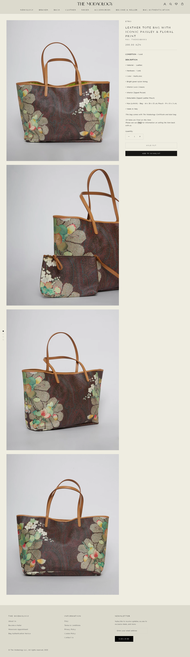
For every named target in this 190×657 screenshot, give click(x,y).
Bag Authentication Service (19, 634)
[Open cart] (182, 4)
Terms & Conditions (72, 625)
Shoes (85, 10)
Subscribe (124, 639)
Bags (57, 10)
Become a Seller (127, 10)
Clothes (70, 10)
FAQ (140, 123)
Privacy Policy (70, 629)
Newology (26, 10)
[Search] (170, 4)
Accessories (102, 10)
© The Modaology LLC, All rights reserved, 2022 (28, 650)
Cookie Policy (70, 634)
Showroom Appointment (18, 629)
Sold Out (151, 145)
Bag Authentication (156, 10)
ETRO (128, 21)
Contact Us (68, 638)
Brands (43, 10)
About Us (12, 621)
